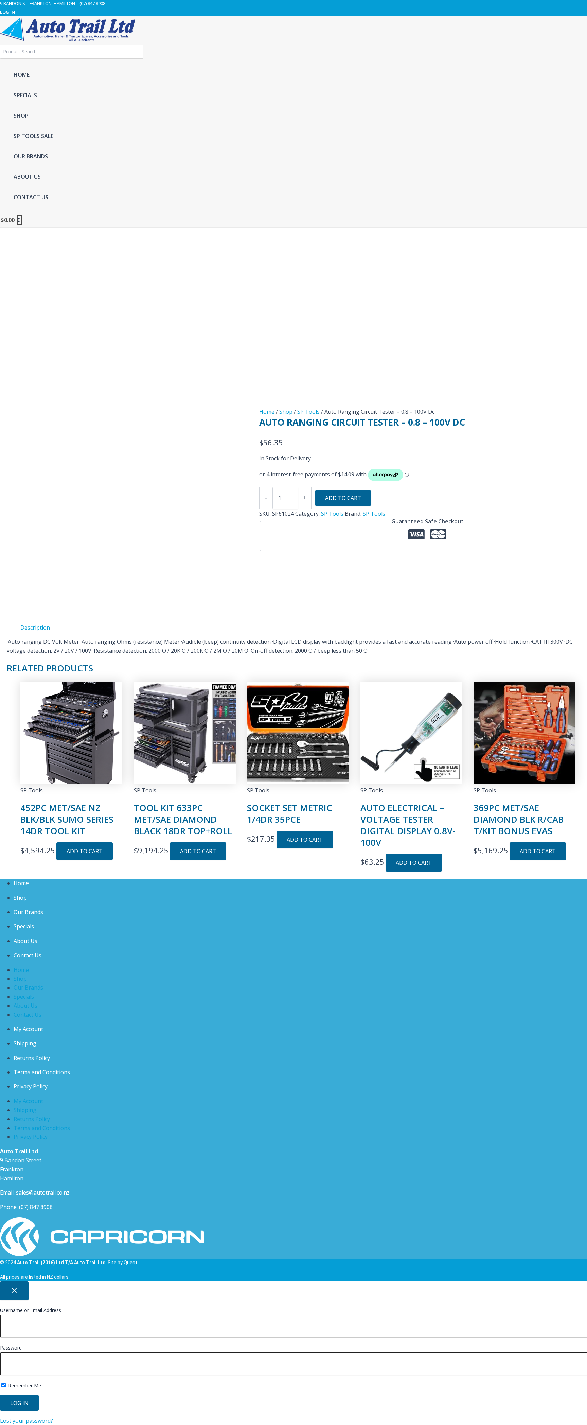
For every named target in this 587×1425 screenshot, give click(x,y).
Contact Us (27, 955)
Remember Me (24, 1385)
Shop (285, 411)
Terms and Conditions (42, 1072)
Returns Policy (32, 1058)
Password (11, 1347)
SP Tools (308, 411)
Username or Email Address (30, 1310)
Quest (130, 1262)
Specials (24, 926)
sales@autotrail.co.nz (43, 1192)
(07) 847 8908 (36, 1207)
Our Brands (28, 912)
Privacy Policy (31, 1086)
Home (266, 411)
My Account (28, 1029)
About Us (25, 941)
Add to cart (343, 498)
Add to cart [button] (85, 851)
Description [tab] (35, 627)
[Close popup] (14, 1290)
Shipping (25, 1043)
